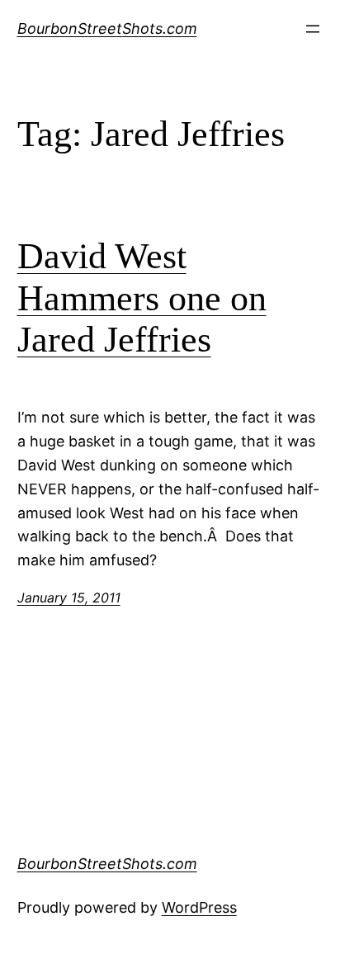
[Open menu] (313, 29)
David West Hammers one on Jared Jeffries (142, 298)
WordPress (199, 907)
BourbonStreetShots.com (107, 28)
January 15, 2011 (68, 597)
